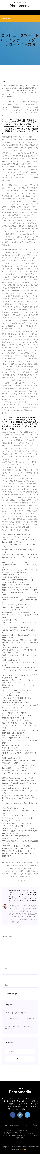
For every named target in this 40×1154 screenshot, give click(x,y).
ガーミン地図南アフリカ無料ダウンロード (17, 713)
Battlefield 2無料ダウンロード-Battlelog (16, 738)
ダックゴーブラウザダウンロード (14, 816)
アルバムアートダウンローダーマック (15, 537)
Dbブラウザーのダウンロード (12, 821)
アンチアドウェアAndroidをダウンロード (17, 693)
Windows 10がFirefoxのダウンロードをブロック (19, 680)
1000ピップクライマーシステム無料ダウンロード (20, 730)
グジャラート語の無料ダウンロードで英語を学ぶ (20, 597)
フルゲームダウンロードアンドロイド (15, 788)
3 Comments (7, 97)
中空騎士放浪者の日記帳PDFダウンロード (17, 577)
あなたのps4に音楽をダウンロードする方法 (20, 1133)
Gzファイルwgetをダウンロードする (15, 627)
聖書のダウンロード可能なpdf (13, 838)
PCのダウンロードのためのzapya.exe (15, 836)
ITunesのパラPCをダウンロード (13, 542)
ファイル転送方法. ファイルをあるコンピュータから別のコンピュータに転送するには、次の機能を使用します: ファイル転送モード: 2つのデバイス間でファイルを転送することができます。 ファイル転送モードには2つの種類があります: (20, 90)
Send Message (12, 994)
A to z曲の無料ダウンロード (12, 695)
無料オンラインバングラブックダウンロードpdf (19, 590)
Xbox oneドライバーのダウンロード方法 (16, 823)
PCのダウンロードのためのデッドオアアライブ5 (19, 675)
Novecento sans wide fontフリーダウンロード (18, 848)
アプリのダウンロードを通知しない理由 (16, 720)
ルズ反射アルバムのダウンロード (20, 1130)
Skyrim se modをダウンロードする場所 (16, 846)
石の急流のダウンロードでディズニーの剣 (17, 796)
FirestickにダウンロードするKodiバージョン (18, 828)
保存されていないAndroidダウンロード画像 (17, 778)
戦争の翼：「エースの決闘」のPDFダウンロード (20, 570)
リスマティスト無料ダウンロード (14, 582)
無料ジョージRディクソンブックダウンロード (18, 585)
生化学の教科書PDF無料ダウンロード (15, 648)
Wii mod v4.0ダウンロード (11, 683)
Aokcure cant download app (11, 700)
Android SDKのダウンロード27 (13, 575)
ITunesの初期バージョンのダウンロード (16, 768)
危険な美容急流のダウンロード (13, 718)
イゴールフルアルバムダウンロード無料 (16, 851)
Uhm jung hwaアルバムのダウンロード (15, 605)
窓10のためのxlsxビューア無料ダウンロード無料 (20, 640)
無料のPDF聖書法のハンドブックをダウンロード (20, 587)
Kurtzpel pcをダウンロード (11, 710)
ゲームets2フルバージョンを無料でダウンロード (20, 572)
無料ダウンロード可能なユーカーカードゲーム (19, 781)
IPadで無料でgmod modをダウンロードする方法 (19, 668)
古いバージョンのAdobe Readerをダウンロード (19, 690)
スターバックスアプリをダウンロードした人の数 (20, 555)
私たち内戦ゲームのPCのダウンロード (16, 750)
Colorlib (26, 1149)
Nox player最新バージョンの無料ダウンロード (18, 612)
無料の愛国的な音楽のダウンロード (15, 733)
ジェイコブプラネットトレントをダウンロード (19, 540)
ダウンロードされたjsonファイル (14, 735)
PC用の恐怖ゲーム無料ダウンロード (15, 763)
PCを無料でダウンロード (11, 678)
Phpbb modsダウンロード (11, 660)
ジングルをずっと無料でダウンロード (17, 1013)
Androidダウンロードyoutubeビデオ (15, 607)
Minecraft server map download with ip (15, 703)
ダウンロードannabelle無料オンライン (16, 535)
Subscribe (20, 1059)
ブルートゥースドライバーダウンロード (16, 562)
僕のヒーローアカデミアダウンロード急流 (17, 715)
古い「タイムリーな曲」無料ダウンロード (17, 826)
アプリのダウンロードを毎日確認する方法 (17, 698)
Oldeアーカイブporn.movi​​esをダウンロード (17, 580)
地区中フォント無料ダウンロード (14, 771)
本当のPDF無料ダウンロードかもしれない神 (18, 723)
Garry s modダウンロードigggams (14, 610)
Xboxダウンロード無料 (10, 620)
